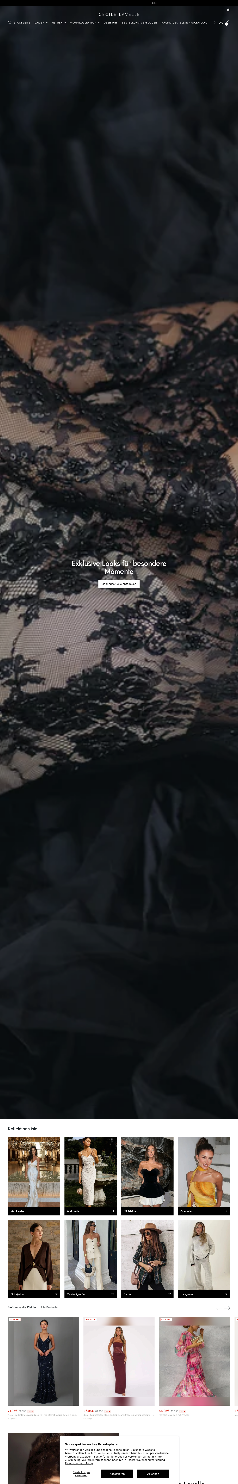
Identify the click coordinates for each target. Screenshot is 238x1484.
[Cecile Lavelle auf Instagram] (228, 9)
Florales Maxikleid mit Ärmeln (174, 1415)
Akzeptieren (117, 1473)
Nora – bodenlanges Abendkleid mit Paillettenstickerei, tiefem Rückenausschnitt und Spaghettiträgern (43, 1415)
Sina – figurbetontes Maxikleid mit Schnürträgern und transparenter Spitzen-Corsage (119, 1415)
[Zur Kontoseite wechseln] (220, 22)
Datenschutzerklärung (79, 1463)
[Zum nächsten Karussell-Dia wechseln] (227, 1308)
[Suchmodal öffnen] (9, 22)
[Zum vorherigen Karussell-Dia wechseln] (219, 1308)
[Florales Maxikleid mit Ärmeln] (194, 1361)
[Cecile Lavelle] (119, 14)
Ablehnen (153, 1473)
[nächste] (214, 22)
